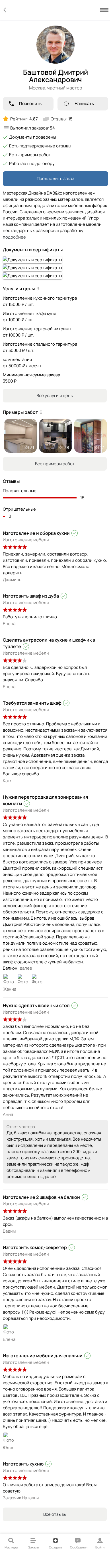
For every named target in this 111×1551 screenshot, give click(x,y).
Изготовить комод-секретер (35, 1247)
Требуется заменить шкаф (32, 703)
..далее (24, 968)
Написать (84, 104)
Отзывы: (62, 119)
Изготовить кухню (23, 1464)
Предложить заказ (55, 178)
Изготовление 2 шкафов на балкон (41, 1197)
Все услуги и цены (54, 395)
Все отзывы (55, 1514)
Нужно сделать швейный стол (36, 1005)
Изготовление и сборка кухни (36, 533)
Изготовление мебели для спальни (43, 1355)
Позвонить (30, 104)
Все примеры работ (55, 464)
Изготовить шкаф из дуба (31, 596)
